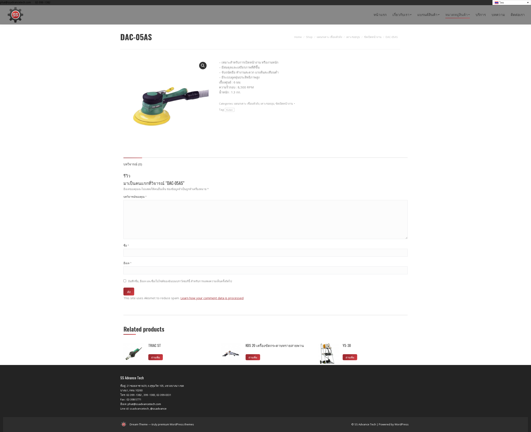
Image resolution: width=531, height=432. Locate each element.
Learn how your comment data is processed (212, 298)
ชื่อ (126, 245)
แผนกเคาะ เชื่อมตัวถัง (246, 103)
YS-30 (347, 345)
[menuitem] (380, 15)
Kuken (229, 110)
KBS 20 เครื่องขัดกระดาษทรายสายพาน (275, 345)
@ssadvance (158, 408)
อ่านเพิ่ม (155, 357)
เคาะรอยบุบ (267, 103)
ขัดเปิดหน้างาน (284, 103)
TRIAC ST (154, 345)
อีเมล (127, 263)
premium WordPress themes (176, 424)
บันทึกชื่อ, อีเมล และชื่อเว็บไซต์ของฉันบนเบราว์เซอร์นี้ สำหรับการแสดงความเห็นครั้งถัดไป (180, 281)
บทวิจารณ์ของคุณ (135, 197)
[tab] (132, 162)
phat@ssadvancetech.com (144, 404)
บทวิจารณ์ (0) (132, 164)
